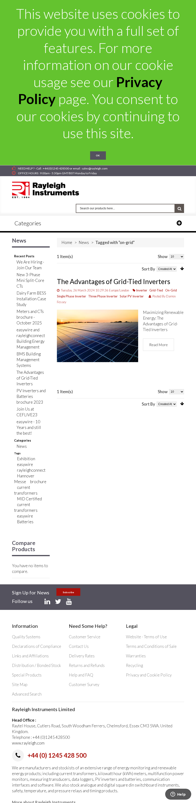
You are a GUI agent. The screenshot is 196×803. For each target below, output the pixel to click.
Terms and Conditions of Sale (151, 646)
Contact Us (79, 646)
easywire (25, 464)
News (84, 242)
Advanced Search (27, 694)
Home (66, 242)
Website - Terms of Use (146, 636)
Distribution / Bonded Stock (36, 665)
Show (163, 256)
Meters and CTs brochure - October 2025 (30, 317)
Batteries (25, 521)
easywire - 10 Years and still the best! (28, 427)
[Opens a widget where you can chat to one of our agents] (178, 795)
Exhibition (26, 458)
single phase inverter (71, 296)
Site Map (19, 684)
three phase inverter (103, 296)
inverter (141, 290)
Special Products (27, 674)
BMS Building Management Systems (28, 359)
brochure (38, 481)
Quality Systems (26, 636)
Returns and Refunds (87, 665)
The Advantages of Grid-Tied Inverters (113, 281)
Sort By (148, 268)
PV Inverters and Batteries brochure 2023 (31, 396)
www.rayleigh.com (28, 742)
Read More (158, 344)
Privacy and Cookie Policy (149, 674)
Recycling (134, 665)
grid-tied (156, 290)
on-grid (171, 290)
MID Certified (29, 498)
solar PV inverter (132, 296)
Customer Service (84, 636)
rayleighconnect (31, 470)
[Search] (179, 208)
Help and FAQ (81, 674)
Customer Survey (84, 684)
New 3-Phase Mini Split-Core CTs (30, 280)
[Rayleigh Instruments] (50, 188)
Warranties (136, 655)
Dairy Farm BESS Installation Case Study (31, 299)
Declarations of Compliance (36, 646)
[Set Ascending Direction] (182, 269)
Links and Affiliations (30, 655)
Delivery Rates (82, 655)
